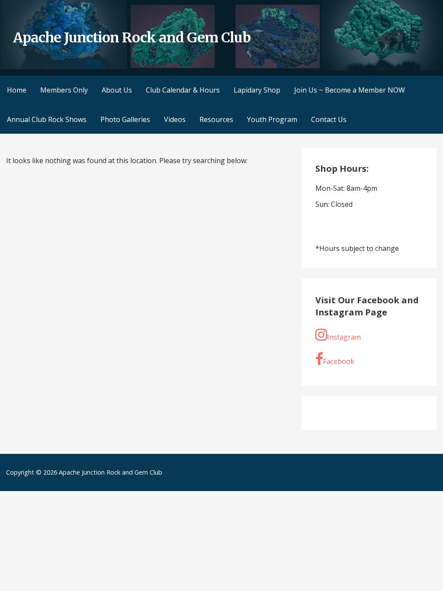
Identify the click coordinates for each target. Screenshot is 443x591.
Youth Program (272, 119)
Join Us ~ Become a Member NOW (349, 90)
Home (16, 90)
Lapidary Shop (257, 90)
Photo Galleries (125, 119)
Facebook (338, 361)
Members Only (64, 90)
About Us (117, 90)
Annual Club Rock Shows (47, 119)
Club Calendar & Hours (183, 90)
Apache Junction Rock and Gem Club (131, 37)
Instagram (344, 337)
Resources (216, 119)
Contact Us (329, 119)
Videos (175, 119)
